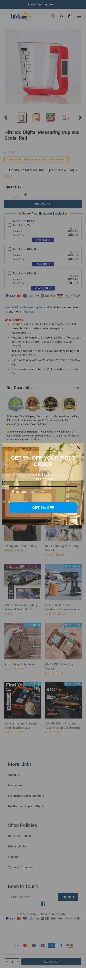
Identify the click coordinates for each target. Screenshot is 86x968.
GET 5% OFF (43, 508)
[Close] (79, 447)
